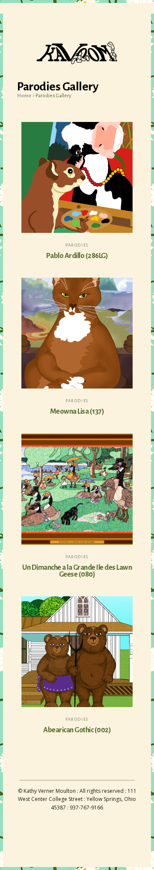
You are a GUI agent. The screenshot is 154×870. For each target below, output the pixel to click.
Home (24, 96)
